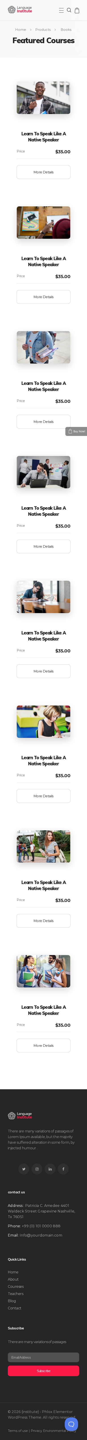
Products (43, 29)
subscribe (43, 1371)
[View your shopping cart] (77, 10)
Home (20, 29)
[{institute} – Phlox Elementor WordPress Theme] (20, 9)
